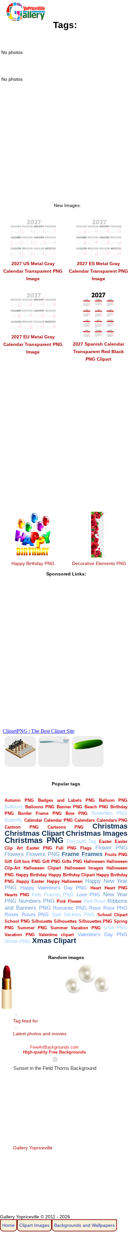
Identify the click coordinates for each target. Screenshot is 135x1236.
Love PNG (89, 894)
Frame (70, 853)
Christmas (109, 826)
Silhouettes (65, 921)
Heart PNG (116, 887)
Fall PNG (66, 848)
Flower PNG (111, 848)
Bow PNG (76, 813)
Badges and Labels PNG (66, 800)
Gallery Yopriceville (32, 1147)
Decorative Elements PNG (99, 563)
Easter (105, 841)
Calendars (84, 820)
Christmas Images (96, 833)
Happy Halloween (65, 881)
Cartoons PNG (66, 827)
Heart (95, 887)
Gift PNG (51, 861)
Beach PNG (96, 806)
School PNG (17, 921)
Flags (85, 848)
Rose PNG (115, 908)
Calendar (33, 820)
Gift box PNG (27, 861)
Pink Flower (69, 901)
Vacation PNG (20, 934)
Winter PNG (17, 941)
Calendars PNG (112, 820)
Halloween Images (84, 868)
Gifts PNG (72, 861)
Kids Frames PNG (53, 894)
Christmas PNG (34, 840)
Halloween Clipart (42, 868)
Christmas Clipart (34, 833)
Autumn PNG (19, 800)
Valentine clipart (56, 934)
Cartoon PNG (21, 827)
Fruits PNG (116, 854)
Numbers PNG (37, 901)
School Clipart (112, 914)
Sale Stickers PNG (73, 914)
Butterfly (13, 820)
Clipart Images (34, 1225)
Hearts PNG (17, 894)
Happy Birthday (31, 874)
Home (8, 1225)
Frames (92, 853)
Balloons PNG (39, 806)
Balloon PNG (113, 800)
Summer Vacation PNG (75, 927)
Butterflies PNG (110, 813)
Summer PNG (32, 927)
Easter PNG (39, 848)
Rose (95, 908)
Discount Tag (81, 841)
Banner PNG (69, 806)
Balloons (14, 806)
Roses (12, 914)
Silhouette (41, 921)
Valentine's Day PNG (102, 934)
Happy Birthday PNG (32, 563)
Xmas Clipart (54, 940)
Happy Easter (30, 881)
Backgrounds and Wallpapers (84, 1225)
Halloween (94, 861)
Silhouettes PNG (95, 921)
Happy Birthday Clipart (71, 874)
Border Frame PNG (39, 813)
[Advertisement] (67, 151)
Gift (8, 861)
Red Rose (95, 901)
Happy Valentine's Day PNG (53, 887)
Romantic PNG (70, 908)
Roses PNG (35, 914)
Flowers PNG (43, 854)
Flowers (14, 854)
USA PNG (115, 927)
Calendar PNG (58, 820)
